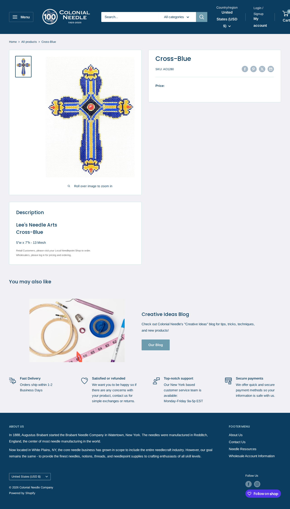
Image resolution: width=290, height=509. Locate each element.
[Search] (201, 17)
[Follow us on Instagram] (257, 484)
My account (260, 22)
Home (13, 41)
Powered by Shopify (22, 493)
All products (29, 41)
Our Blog (155, 345)
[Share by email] (271, 68)
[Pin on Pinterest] (253, 68)
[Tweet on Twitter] (262, 68)
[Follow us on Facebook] (248, 484)
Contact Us (237, 442)
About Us (236, 435)
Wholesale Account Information (252, 456)
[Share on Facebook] (245, 68)
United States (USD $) (26, 476)
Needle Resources (242, 449)
